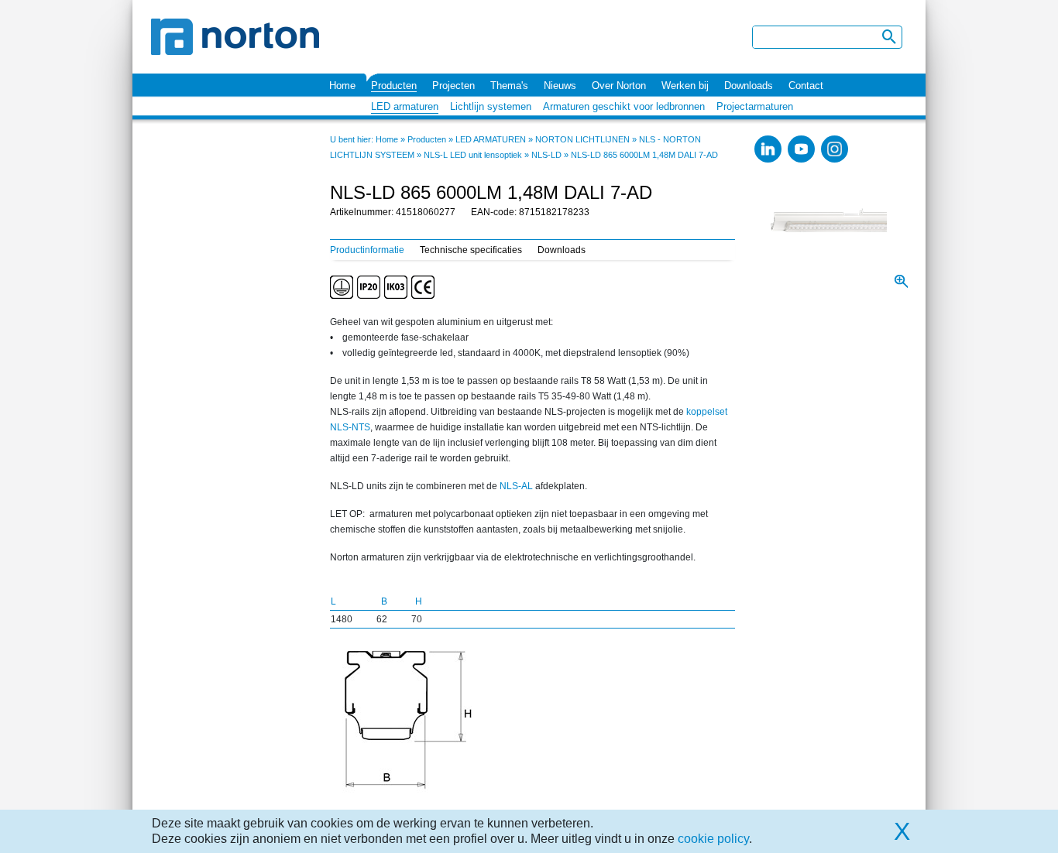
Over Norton (619, 85)
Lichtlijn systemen (490, 106)
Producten (394, 85)
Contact (805, 85)
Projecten (453, 85)
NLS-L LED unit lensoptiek (473, 154)
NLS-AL (516, 486)
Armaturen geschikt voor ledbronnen (624, 106)
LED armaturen (404, 106)
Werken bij (685, 85)
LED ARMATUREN (490, 139)
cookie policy (713, 838)
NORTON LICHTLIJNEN (582, 139)
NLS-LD (546, 154)
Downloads (748, 85)
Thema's (509, 85)
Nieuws (560, 85)
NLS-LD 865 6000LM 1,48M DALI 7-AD (644, 154)
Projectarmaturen (754, 106)
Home (342, 85)
